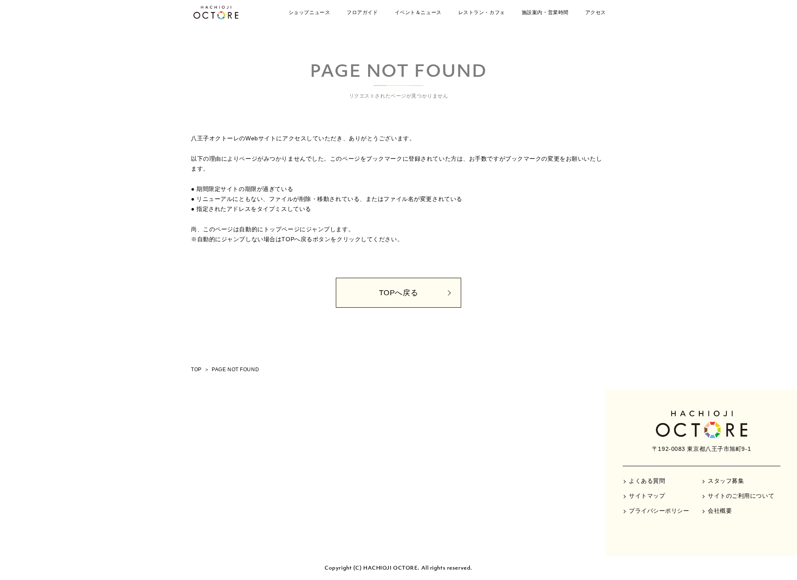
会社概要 (720, 510)
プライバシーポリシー (659, 510)
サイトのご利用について (741, 495)
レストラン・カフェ (481, 12)
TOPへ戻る (398, 293)
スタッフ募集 (726, 480)
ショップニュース (309, 12)
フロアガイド (362, 12)
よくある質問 (647, 480)
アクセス (595, 12)
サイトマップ (647, 495)
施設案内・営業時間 (545, 12)
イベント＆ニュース (418, 12)
